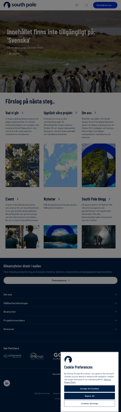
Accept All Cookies (89, 388)
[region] (89, 382)
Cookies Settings (89, 403)
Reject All (89, 396)
